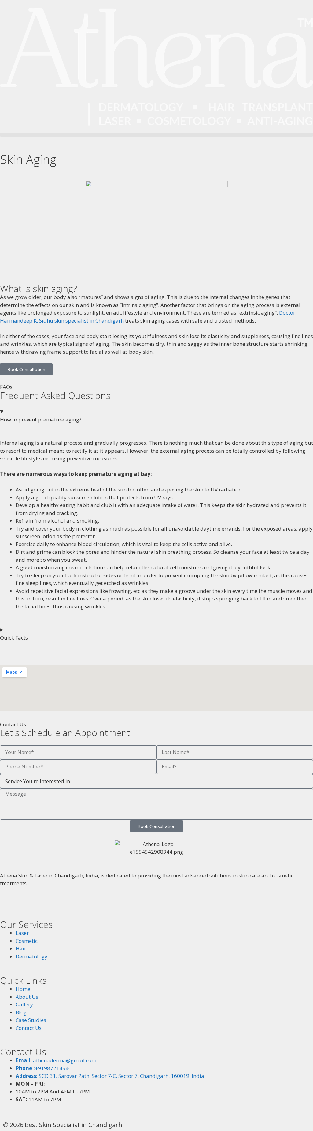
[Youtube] (53, 902)
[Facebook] (7, 902)
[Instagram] (23, 902)
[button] (156, 135)
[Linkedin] (68, 902)
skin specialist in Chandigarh (89, 320)
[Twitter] (38, 902)
